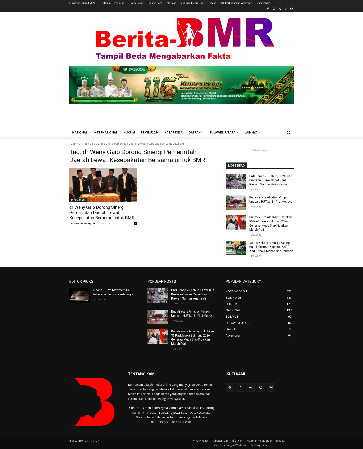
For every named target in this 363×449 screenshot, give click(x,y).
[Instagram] (273, 9)
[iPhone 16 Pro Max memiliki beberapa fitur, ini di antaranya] (79, 295)
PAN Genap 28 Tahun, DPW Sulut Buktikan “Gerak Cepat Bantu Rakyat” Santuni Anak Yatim (270, 180)
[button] (289, 132)
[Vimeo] (285, 9)
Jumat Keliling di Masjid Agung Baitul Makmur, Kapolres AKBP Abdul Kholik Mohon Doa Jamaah (271, 247)
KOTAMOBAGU (78, 200)
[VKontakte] (271, 387)
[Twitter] (279, 9)
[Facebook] (268, 9)
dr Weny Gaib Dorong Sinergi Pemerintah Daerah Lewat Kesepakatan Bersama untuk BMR (101, 212)
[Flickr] (250, 387)
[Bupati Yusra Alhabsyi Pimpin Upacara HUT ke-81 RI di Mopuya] (236, 202)
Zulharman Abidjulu (82, 223)
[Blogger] (230, 387)
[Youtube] (291, 9)
